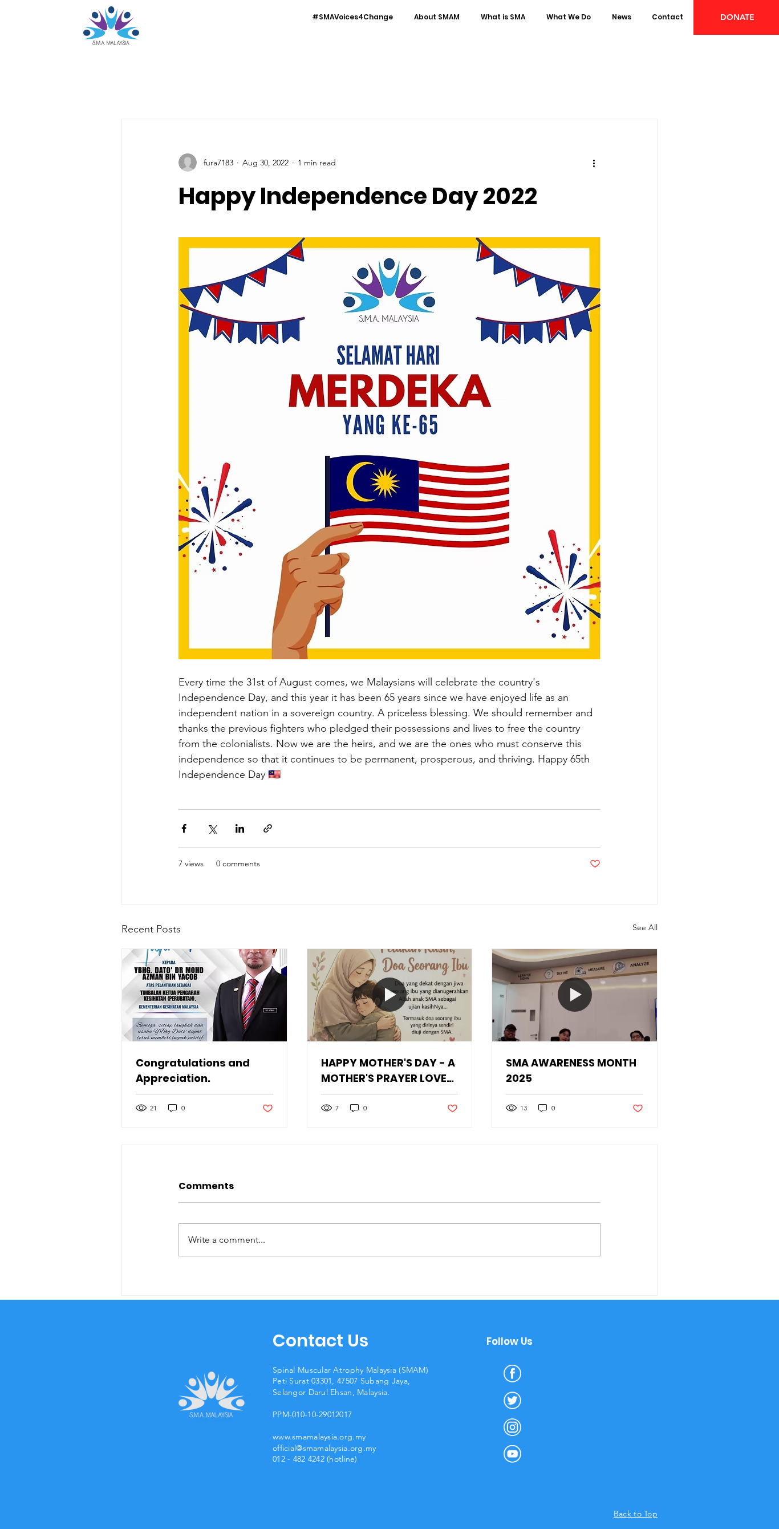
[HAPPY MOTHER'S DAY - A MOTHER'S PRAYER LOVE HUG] (389, 995)
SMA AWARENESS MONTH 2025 (571, 1070)
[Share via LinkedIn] (239, 828)
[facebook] (512, 1373)
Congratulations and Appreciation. (193, 1070)
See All (645, 927)
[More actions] (594, 162)
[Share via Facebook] (183, 828)
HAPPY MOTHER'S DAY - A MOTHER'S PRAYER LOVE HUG (388, 1071)
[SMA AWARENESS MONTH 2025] (574, 995)
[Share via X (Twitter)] (211, 828)
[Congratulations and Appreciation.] (204, 995)
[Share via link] (267, 828)
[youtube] (512, 1454)
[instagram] (512, 1427)
